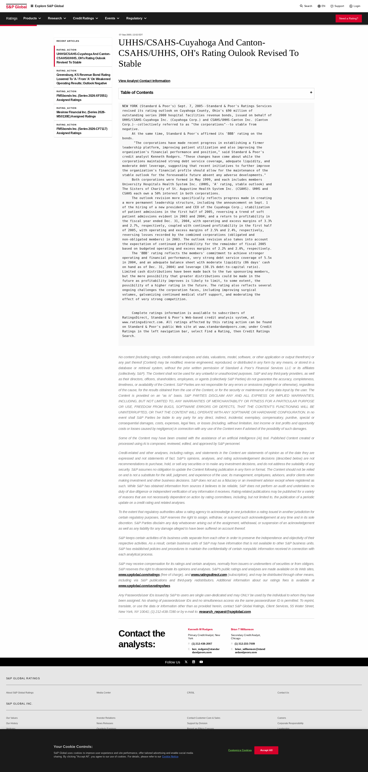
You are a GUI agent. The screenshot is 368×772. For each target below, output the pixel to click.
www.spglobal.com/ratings (139, 575)
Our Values (12, 718)
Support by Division (197, 723)
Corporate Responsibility (290, 723)
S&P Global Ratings (23, 678)
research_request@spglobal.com (225, 612)
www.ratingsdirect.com (209, 575)
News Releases (105, 723)
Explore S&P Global (49, 6)
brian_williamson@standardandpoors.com (250, 650)
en (323, 5)
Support (339, 5)
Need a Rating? (348, 18)
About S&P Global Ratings (20, 693)
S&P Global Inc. (19, 703)
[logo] (16, 6)
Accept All (266, 750)
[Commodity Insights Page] (186, 662)
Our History (12, 723)
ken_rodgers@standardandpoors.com (205, 650)
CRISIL (191, 693)
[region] (184, 750)
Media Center (104, 693)
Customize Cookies (240, 750)
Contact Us (283, 693)
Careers (282, 718)
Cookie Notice (170, 756)
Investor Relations (106, 718)
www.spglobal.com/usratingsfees (144, 586)
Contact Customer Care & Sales (203, 718)
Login (357, 5)
